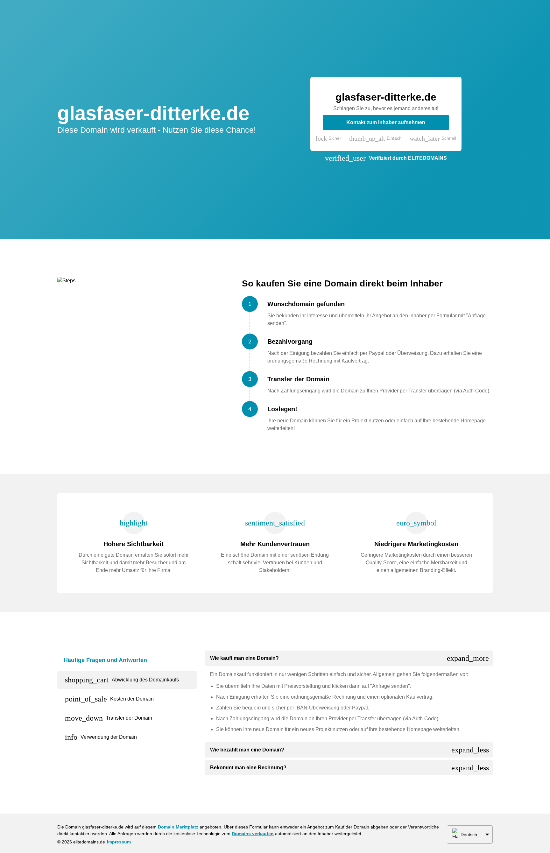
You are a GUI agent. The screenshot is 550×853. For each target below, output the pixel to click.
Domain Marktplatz (178, 826)
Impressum (119, 841)
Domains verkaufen (253, 833)
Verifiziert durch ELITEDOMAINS (408, 158)
